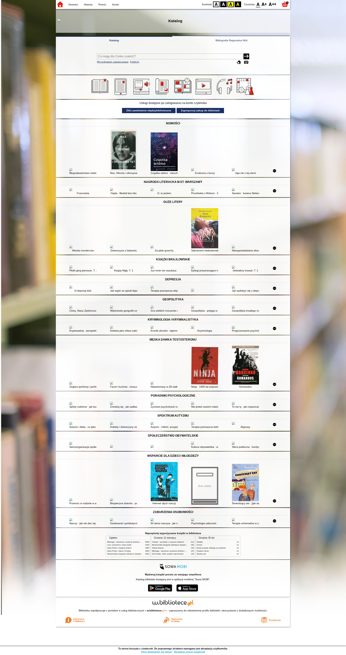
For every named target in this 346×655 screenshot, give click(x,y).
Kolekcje (134, 62)
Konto (115, 4)
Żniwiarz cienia (203, 551)
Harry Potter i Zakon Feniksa (119, 551)
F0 (258, 4)
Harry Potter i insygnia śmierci (119, 548)
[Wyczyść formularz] (239, 62)
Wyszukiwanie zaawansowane (112, 62)
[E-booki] (121, 95)
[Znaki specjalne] (246, 62)
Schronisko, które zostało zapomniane (168, 554)
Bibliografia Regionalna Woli (231, 40)
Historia (88, 4)
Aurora (199, 545)
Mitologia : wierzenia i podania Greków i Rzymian (127, 542)
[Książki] (100, 95)
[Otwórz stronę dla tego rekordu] (83, 170)
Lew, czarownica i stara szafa (119, 545)
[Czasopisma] (162, 95)
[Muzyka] (225, 95)
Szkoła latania (158, 548)
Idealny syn (201, 554)
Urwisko (200, 542)
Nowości (73, 4)
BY (238, 4)
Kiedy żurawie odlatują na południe (211, 548)
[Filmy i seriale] (204, 95)
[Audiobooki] (142, 95)
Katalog (114, 40)
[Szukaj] (246, 56)
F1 (264, 4)
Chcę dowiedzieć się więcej (156, 651)
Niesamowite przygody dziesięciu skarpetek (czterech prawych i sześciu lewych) (140, 554)
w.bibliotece (156, 610)
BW (223, 4)
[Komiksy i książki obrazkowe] (183, 95)
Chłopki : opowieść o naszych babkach (168, 542)
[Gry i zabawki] (245, 95)
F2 (272, 4)
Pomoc (102, 4)
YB (231, 4)
